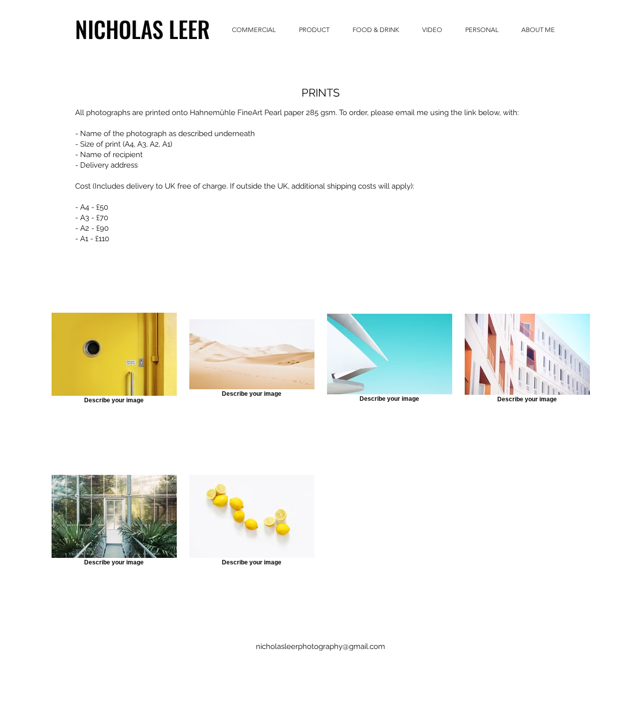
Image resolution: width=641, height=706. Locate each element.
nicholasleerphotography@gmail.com (320, 646)
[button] (131, 29)
